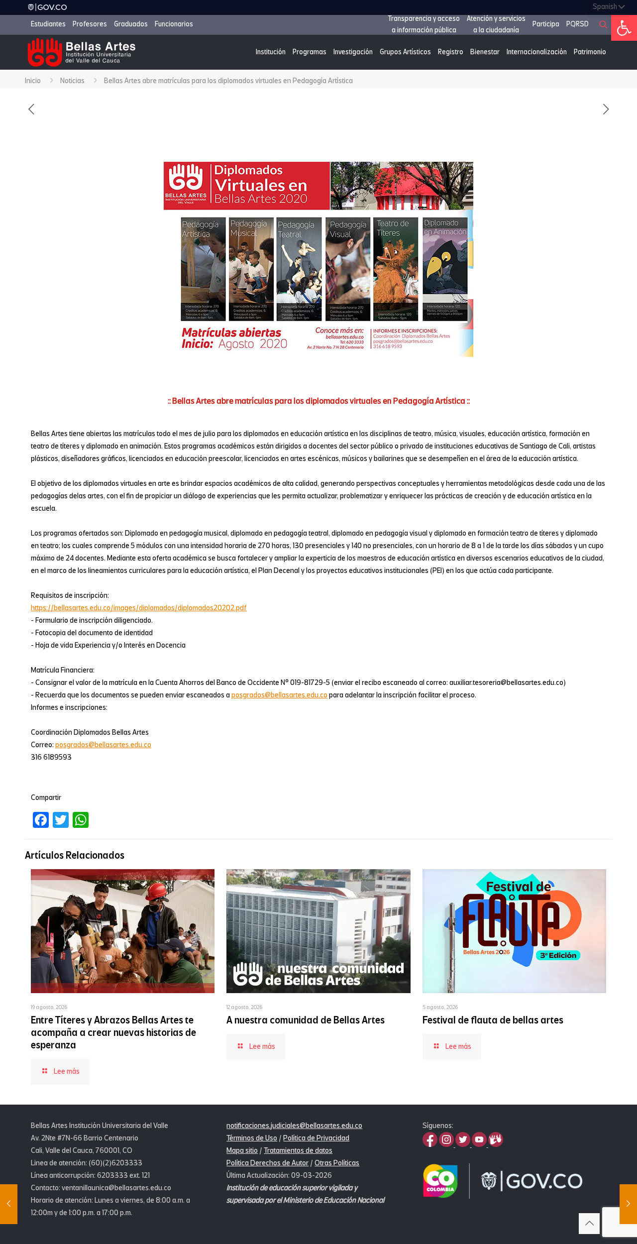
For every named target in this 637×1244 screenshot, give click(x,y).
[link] (624, 28)
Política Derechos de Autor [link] (267, 1163)
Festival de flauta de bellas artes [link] (493, 1020)
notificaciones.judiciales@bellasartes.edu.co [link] (294, 1126)
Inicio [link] (33, 81)
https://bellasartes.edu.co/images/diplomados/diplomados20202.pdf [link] (139, 608)
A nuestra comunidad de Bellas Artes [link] (305, 1020)
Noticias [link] (72, 81)
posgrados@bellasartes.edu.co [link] (279, 695)
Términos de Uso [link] (251, 1138)
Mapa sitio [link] (242, 1150)
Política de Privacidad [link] (316, 1138)
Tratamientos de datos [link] (298, 1150)
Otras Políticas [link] (337, 1163)
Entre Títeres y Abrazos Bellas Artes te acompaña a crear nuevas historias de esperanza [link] (113, 1033)
